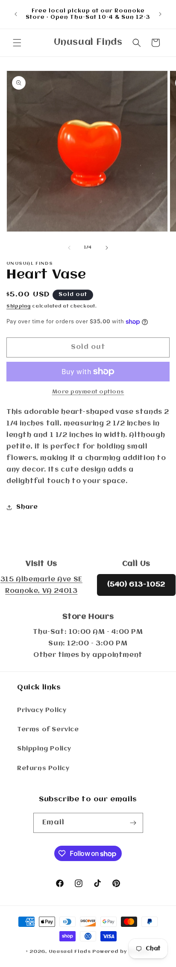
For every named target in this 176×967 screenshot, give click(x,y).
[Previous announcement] (15, 14)
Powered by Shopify (121, 951)
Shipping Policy (44, 748)
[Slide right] (106, 247)
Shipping (18, 306)
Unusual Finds (70, 951)
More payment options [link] (88, 392)
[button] (17, 42)
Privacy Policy (41, 710)
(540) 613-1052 (136, 584)
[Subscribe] (133, 823)
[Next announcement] (160, 14)
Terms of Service (48, 729)
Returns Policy (43, 768)
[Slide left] (69, 247)
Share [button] (27, 507)
